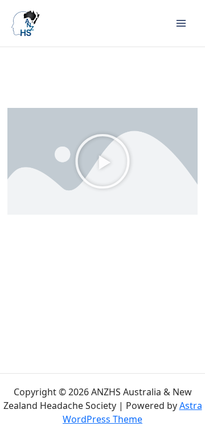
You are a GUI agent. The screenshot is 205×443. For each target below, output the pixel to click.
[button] (102, 161)
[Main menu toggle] (181, 23)
